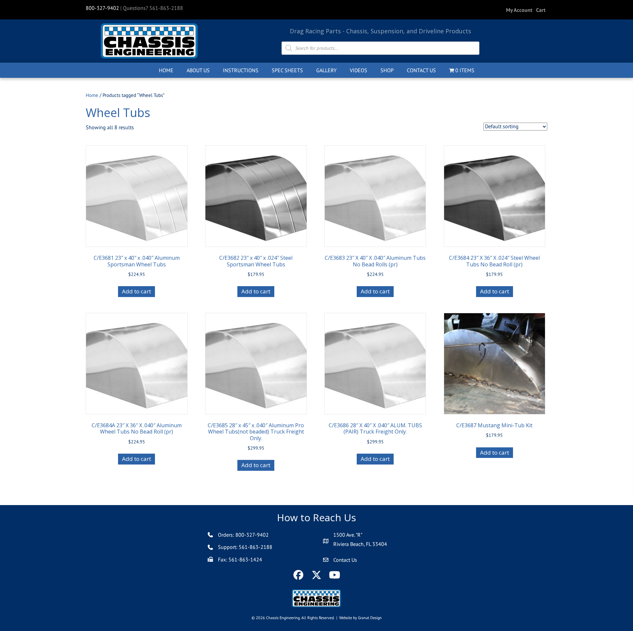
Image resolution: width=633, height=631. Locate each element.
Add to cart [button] (136, 291)
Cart (541, 10)
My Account (519, 10)
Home (92, 95)
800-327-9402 (102, 8)
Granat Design (370, 617)
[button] (298, 575)
